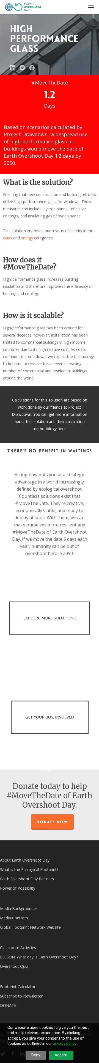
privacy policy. (65, 1043)
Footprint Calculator (17, 986)
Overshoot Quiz (14, 966)
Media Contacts (14, 917)
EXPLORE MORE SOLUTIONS (49, 618)
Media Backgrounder (18, 908)
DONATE (8, 1005)
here (62, 428)
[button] (91, 7)
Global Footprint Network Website (30, 927)
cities (7, 238)
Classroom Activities (18, 947)
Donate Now (52, 821)
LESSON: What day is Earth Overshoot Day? (39, 957)
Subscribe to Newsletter (21, 996)
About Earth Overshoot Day (25, 860)
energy (27, 238)
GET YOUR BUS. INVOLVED (49, 717)
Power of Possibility (17, 888)
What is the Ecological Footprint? (29, 869)
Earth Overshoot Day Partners (27, 878)
